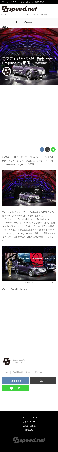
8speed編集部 (19, 70)
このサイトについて (29, 418)
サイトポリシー (29, 422)
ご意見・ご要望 (29, 426)
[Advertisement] (29, 116)
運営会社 (29, 430)
